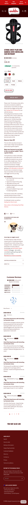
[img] (7, 312)
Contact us (6, 457)
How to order (7, 442)
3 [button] (14, 414)
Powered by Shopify (16, 501)
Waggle (9, 501)
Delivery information (9, 445)
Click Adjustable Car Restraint (16, 168)
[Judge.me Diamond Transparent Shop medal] (13, 300)
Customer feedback (8, 451)
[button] (5, 43)
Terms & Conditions (8, 463)
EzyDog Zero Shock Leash (10, 202)
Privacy (5, 460)
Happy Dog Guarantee (9, 448)
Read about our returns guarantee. (12, 255)
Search (5, 439)
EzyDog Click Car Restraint (12, 110)
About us (6, 454)
